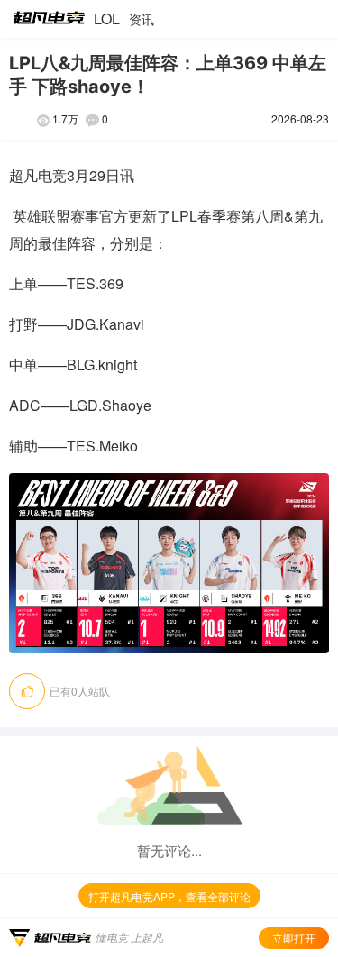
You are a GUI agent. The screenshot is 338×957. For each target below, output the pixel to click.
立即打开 (293, 937)
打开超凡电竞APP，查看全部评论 (169, 896)
